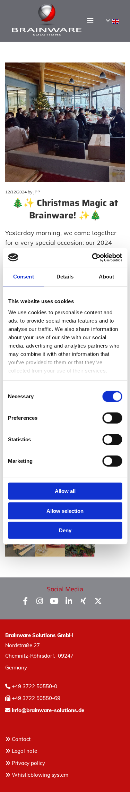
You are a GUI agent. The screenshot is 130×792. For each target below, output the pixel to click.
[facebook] (25, 601)
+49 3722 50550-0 (34, 686)
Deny (65, 530)
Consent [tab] (23, 277)
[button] (85, 21)
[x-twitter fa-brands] (98, 601)
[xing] (83, 601)
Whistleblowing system (40, 775)
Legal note (24, 751)
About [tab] (106, 277)
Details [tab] (65, 277)
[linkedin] (69, 601)
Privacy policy (25, 763)
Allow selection (65, 511)
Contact (21, 739)
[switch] (112, 418)
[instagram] (40, 601)
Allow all (65, 491)
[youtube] (54, 601)
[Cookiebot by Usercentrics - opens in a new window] (92, 257)
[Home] (43, 20)
